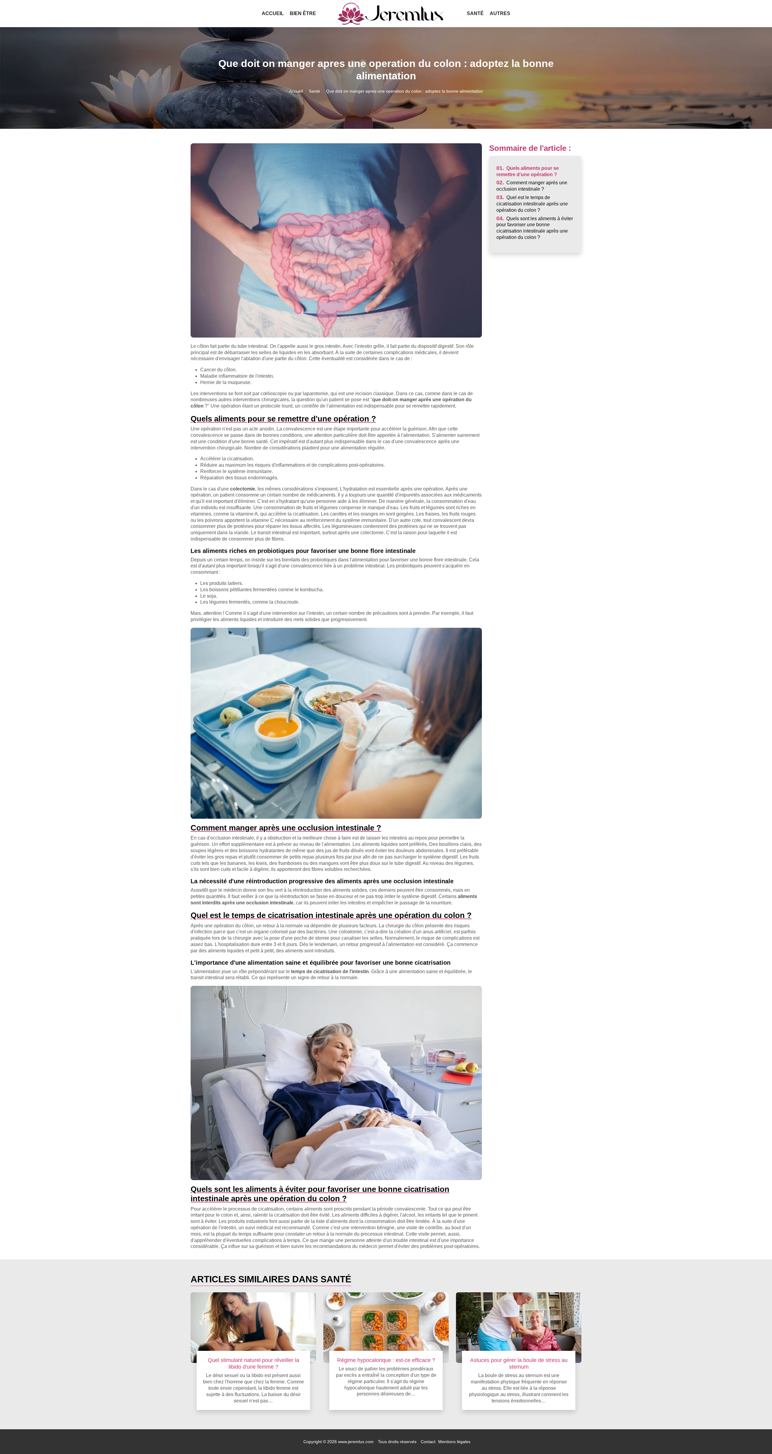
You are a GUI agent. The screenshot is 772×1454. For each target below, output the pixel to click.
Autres (500, 13)
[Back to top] (755, 1437)
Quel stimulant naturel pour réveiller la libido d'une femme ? (253, 1363)
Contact (428, 1441)
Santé (475, 13)
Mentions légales (454, 1441)
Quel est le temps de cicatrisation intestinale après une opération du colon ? (532, 204)
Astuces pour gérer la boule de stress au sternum (519, 1363)
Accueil (273, 13)
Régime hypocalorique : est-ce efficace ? (386, 1360)
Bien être (303, 13)
